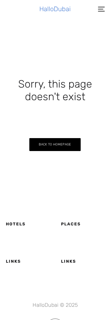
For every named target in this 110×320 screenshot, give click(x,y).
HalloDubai (55, 9)
